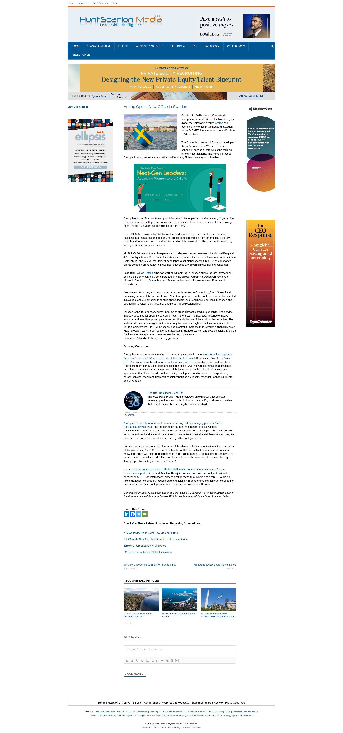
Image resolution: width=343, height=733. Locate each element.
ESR (194, 46)
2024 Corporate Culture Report (147, 715)
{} (172, 660)
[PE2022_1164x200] (171, 65)
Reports (176, 46)
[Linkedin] (126, 514)
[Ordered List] (147, 661)
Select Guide (81, 55)
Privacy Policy (174, 727)
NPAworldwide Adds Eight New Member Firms (151, 532)
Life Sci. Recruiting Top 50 (219, 712)
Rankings (211, 46)
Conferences (236, 46)
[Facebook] (132, 514)
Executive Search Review (207, 702)
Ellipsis (123, 46)
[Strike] (142, 661)
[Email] (145, 514)
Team (115, 3)
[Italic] (132, 661)
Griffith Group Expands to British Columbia (138, 615)
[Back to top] (337, 727)
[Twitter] (138, 514)
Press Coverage (100, 3)
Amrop (219, 122)
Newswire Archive (99, 46)
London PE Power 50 (172, 712)
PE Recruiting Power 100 (194, 712)
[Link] (167, 661)
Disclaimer (196, 727)
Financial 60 (142, 712)
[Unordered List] (152, 661)
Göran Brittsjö (145, 272)
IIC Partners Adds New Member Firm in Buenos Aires (218, 615)
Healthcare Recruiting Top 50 (245, 712)
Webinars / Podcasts (149, 46)
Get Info (130, 414)
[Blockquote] (157, 661)
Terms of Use (160, 727)
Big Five (120, 712)
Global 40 (130, 712)
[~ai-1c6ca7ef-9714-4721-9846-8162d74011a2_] (232, 15)
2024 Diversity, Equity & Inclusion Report (235, 715)
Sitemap (186, 727)
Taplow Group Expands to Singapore (145, 545)
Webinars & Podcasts (175, 702)
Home (70, 3)
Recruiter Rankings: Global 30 (165, 392)
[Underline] (137, 661)
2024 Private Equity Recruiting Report (115, 715)
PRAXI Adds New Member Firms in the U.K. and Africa (156, 539)
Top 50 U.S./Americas (105, 712)
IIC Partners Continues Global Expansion (148, 552)
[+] (177, 660)
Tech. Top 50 (155, 712)
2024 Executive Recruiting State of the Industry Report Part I (189, 715)
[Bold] (127, 661)
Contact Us (83, 3)
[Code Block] (162, 661)
